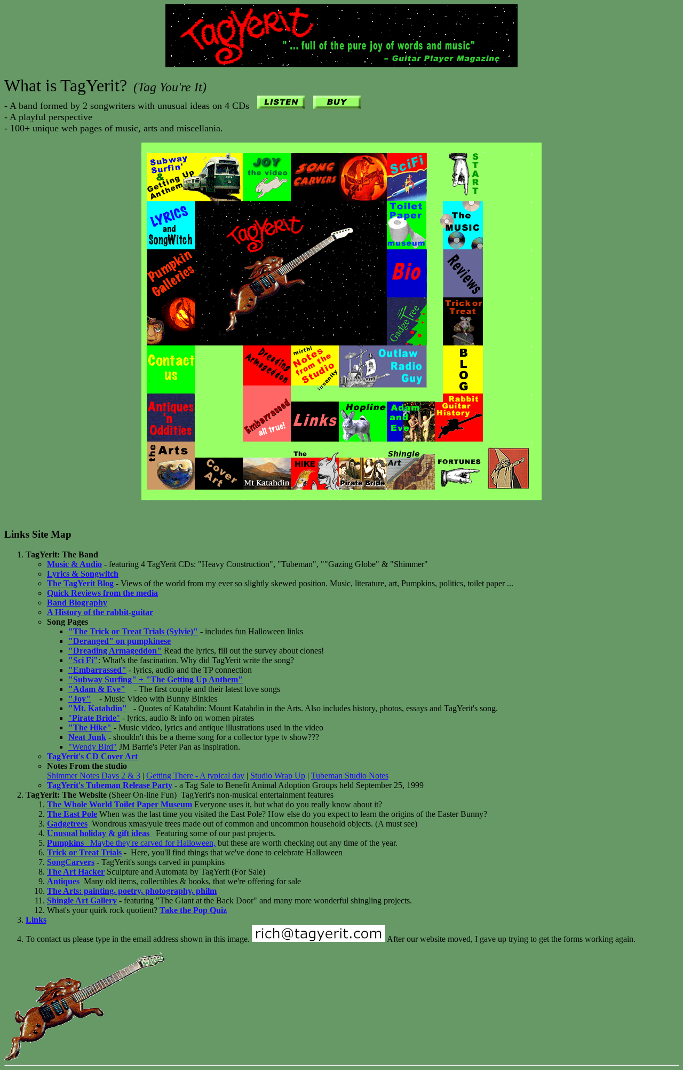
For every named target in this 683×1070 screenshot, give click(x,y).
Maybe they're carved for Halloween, (131, 842)
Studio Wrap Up (277, 775)
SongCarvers (70, 862)
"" (94, 717)
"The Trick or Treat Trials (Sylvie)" (133, 631)
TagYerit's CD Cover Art (92, 756)
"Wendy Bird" (92, 746)
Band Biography (77, 602)
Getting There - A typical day (195, 775)
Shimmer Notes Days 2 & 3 (93, 775)
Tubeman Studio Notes (349, 775)
